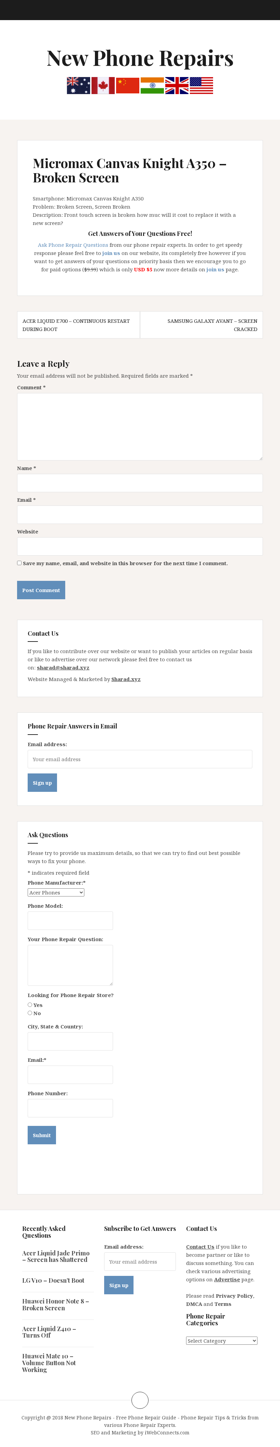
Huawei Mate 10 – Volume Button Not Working (49, 1363)
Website (27, 531)
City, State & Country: (55, 1026)
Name (26, 468)
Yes (38, 1004)
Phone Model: (45, 905)
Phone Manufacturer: (57, 882)
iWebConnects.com (167, 1432)
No (37, 1013)
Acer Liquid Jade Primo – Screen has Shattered (55, 1256)
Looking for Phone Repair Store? (71, 995)
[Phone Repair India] (152, 84)
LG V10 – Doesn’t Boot (53, 1280)
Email (26, 499)
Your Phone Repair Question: (65, 939)
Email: (37, 1059)
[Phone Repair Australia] (78, 84)
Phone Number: (48, 1093)
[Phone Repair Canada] (103, 84)
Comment (31, 387)
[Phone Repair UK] (176, 84)
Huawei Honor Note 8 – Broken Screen (55, 1304)
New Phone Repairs (140, 57)
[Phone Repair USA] (201, 84)
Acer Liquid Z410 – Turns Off (49, 1332)
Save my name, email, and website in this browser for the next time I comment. (125, 563)
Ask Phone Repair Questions (73, 244)
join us (111, 253)
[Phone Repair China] (127, 84)
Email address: (47, 744)
